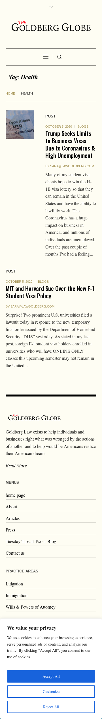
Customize (51, 691)
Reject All (51, 706)
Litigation (14, 584)
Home (10, 93)
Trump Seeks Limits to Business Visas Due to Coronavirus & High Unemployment (70, 144)
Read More (16, 466)
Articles (13, 518)
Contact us (15, 553)
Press (10, 530)
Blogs (83, 126)
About (11, 506)
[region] (51, 668)
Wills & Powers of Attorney (31, 607)
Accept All (51, 676)
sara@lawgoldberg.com (72, 166)
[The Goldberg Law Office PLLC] (51, 25)
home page (15, 495)
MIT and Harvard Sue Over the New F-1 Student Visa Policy (50, 292)
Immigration (16, 595)
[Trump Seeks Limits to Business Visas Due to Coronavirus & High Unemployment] (20, 124)
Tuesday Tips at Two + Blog (31, 541)
